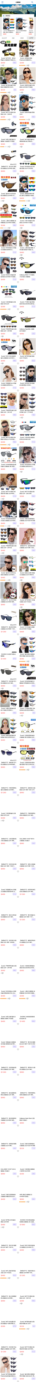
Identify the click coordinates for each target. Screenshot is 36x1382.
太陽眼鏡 (18, 9)
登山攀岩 (4, 9)
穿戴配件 (11, 9)
